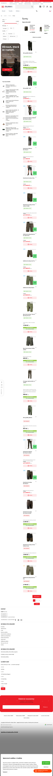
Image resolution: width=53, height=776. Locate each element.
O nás (22, 2)
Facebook (15, 620)
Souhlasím (47, 763)
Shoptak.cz (11, 727)
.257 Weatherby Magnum (5, 674)
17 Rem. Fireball (4, 683)
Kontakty (11, 2)
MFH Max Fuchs (13, 36)
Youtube (21, 620)
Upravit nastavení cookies (7, 724)
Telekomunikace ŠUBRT (20, 715)
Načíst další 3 (37, 596)
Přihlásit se (45, 707)
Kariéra (42, 3)
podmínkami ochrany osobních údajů (26, 702)
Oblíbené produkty (27, 3)
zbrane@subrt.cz (4, 614)
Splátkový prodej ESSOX (47, 2)
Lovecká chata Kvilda (45, 715)
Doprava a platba (28, 2)
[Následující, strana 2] (37, 600)
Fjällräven (5, 36)
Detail (31, 71)
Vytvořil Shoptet (49, 724)
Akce (12, 28)
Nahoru (37, 604)
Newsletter (1, 391)
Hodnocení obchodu (13, 3)
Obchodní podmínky (5, 657)
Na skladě (5, 28)
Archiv (3, 688)
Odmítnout (46, 767)
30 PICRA (2, 669)
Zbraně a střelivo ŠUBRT (8, 715)
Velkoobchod (17, 2)
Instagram (18, 620)
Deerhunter (11, 33)
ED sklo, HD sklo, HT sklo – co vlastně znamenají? (10, 664)
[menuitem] (4, 11)
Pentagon (5, 39)
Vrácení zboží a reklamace (36, 2)
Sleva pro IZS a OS (36, 3)
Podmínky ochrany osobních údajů (7, 654)
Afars (5, 33)
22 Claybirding (3, 679)
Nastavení (5, 771)
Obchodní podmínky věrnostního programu (9, 652)
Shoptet (5, 727)
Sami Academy (26, 718)
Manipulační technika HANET (33, 715)
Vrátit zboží (20, 3)
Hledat (32, 6)
